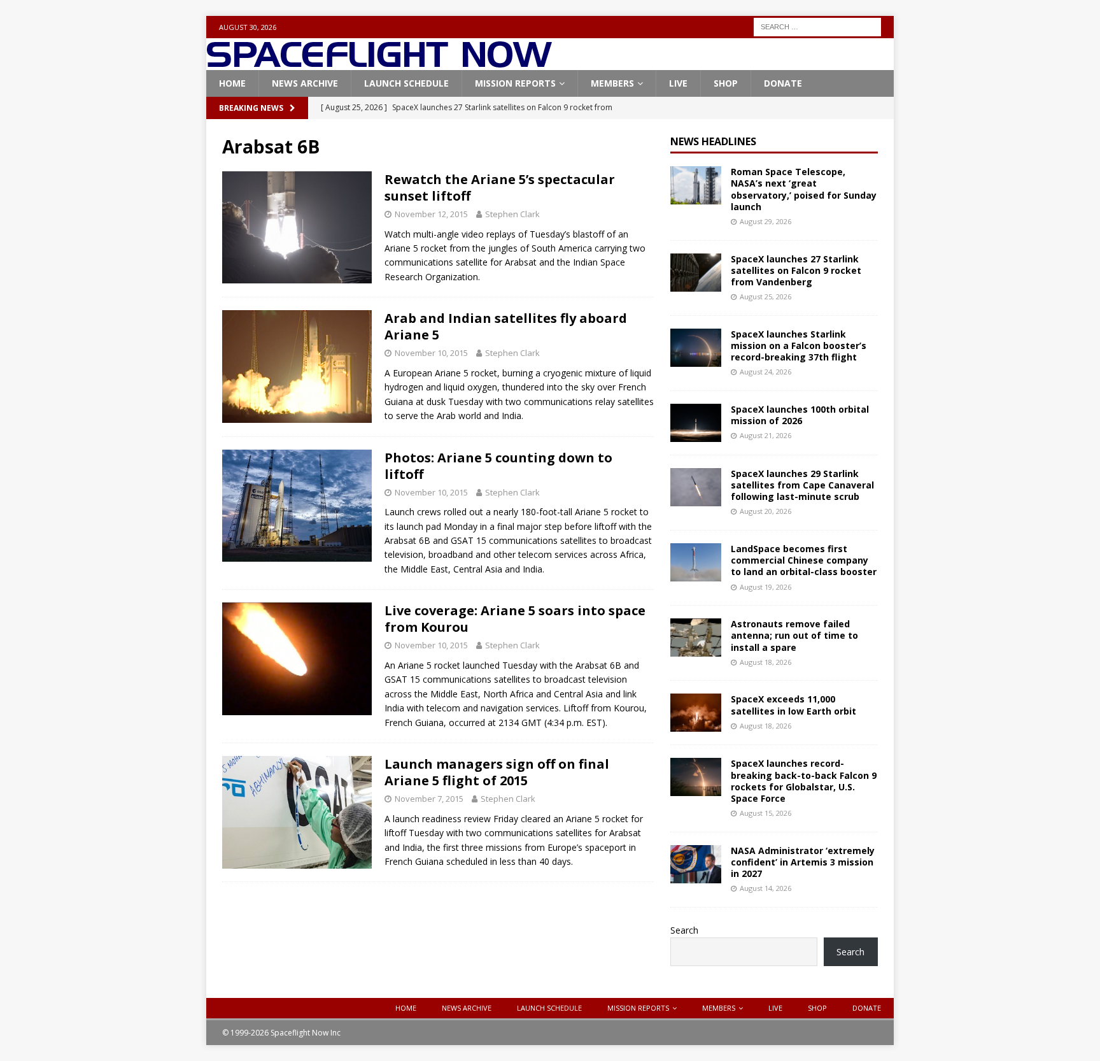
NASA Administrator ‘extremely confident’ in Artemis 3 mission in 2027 (803, 861)
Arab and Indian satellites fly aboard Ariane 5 (505, 326)
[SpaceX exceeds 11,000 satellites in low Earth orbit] (695, 713)
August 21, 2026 (765, 435)
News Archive (305, 83)
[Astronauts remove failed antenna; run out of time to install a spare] (695, 637)
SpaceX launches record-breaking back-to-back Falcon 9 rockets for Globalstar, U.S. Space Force (804, 780)
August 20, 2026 (765, 511)
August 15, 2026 (765, 813)
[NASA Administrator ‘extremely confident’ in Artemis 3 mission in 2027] (695, 864)
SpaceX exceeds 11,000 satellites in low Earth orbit (793, 704)
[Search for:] (817, 26)
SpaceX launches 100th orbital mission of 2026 (800, 415)
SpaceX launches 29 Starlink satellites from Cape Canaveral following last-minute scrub (802, 484)
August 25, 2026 (765, 296)
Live (678, 83)
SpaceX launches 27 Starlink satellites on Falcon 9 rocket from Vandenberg (796, 270)
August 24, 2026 (765, 371)
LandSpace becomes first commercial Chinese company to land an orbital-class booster (804, 560)
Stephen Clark (512, 214)
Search (684, 930)
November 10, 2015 (431, 353)
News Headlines (713, 141)
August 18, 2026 (765, 662)
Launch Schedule (406, 83)
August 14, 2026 (765, 888)
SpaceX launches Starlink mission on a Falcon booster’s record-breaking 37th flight (798, 345)
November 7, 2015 (429, 798)
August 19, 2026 (765, 587)
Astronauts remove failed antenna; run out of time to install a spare (794, 635)
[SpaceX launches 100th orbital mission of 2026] (695, 423)
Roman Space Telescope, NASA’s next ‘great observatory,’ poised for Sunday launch (804, 189)
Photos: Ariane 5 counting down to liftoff (498, 466)
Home (232, 83)
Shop (726, 83)
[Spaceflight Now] (379, 63)
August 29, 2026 (765, 221)
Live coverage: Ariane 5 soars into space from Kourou (514, 619)
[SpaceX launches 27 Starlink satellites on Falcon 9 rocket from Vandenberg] (695, 272)
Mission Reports (515, 83)
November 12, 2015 (431, 214)
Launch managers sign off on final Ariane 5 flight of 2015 (496, 772)
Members (612, 83)
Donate (783, 83)
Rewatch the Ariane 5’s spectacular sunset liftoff (499, 187)
